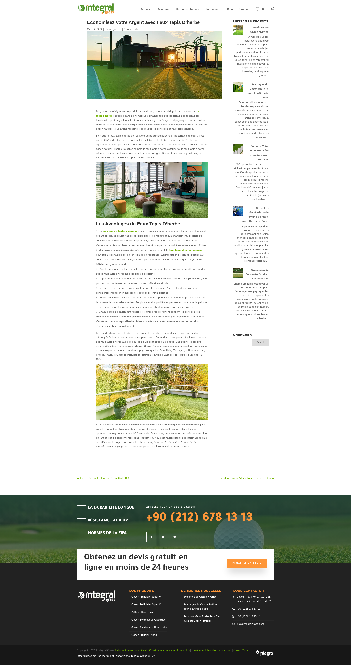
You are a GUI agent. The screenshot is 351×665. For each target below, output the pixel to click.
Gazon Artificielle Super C (146, 604)
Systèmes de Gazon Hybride (200, 596)
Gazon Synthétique (188, 9)
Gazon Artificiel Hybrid (144, 634)
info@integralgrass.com (250, 623)
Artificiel (146, 9)
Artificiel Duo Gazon (142, 612)
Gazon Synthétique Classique (148, 619)
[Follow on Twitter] (163, 537)
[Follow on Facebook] (151, 537)
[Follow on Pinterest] (175, 537)
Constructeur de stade (162, 650)
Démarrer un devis (246, 563)
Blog (230, 9)
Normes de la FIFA (107, 533)
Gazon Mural (240, 650)
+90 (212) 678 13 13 (199, 518)
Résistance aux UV (108, 521)
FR (262, 8)
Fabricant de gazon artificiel (131, 650)
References (213, 9)
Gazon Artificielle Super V (146, 596)
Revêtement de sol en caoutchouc (211, 650)
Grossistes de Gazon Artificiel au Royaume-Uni (257, 274)
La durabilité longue (111, 508)
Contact (244, 9)
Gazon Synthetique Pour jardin (149, 627)
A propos (163, 9)
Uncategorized (113, 29)
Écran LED (183, 650)
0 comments (131, 29)
